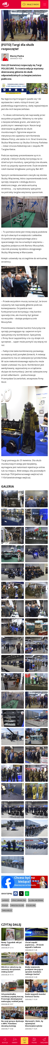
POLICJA (5, 905)
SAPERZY (5, 900)
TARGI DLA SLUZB (17, 905)
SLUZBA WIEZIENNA (36, 900)
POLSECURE (30, 905)
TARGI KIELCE (7, 910)
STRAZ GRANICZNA (19, 900)
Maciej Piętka (17, 56)
